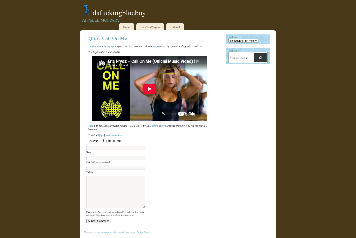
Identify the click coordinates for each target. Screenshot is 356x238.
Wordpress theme (92, 232)
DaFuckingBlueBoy (119, 12)
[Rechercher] (260, 57)
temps (155, 46)
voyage (110, 46)
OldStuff (175, 27)
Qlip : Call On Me (107, 38)
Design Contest (144, 232)
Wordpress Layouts (123, 232)
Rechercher (233, 50)
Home (126, 27)
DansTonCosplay (150, 27)
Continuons (94, 46)
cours (155, 125)
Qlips (101, 135)
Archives (232, 37)
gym (163, 125)
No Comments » (114, 135)
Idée (90, 125)
